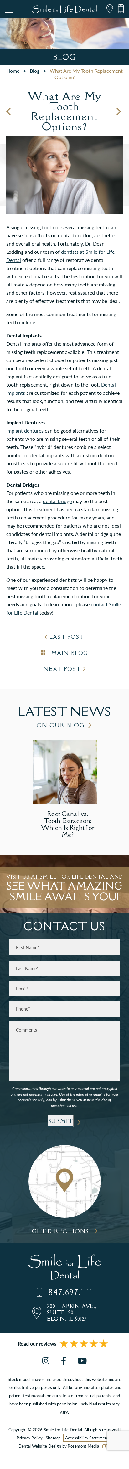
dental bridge (57, 501)
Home (12, 70)
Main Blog (68, 652)
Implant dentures (25, 430)
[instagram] (45, 1361)
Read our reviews (37, 1343)
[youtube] (82, 1361)
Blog (34, 70)
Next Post (62, 669)
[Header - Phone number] (118, 9)
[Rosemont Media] (105, 1446)
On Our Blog (61, 725)
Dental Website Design (39, 1446)
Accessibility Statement (87, 1438)
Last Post (66, 636)
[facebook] (63, 1361)
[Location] (107, 9)
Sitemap (53, 1438)
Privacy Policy (30, 1438)
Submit (60, 1121)
